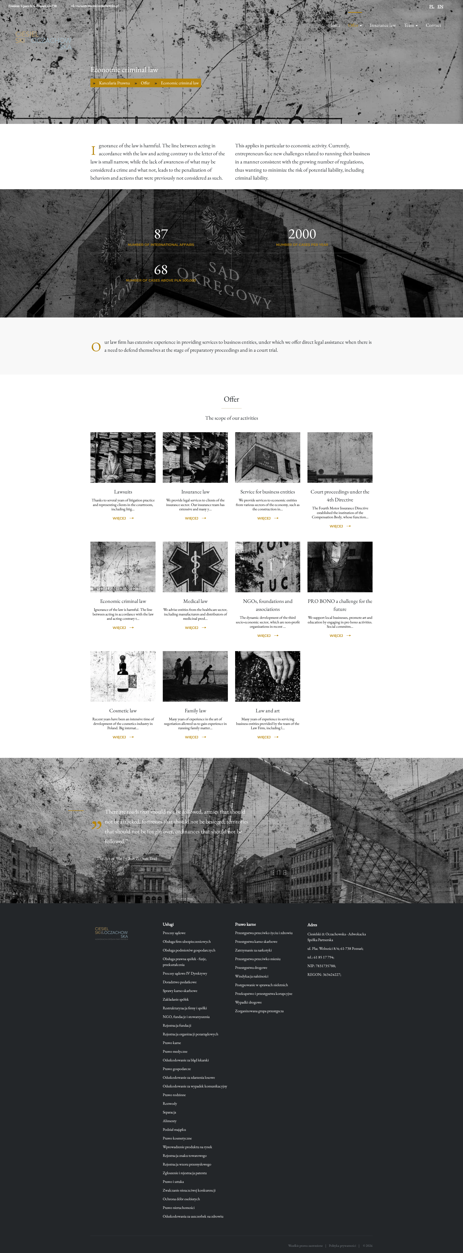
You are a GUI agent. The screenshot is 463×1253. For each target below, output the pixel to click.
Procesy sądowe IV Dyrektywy (185, 973)
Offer (353, 25)
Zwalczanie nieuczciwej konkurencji (189, 1190)
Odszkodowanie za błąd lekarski (186, 1060)
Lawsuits (123, 491)
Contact (433, 25)
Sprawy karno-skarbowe (180, 990)
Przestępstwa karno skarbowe (256, 941)
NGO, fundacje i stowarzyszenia (186, 1016)
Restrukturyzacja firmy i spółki (185, 1007)
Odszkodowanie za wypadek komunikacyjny (195, 1086)
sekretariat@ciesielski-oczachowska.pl (95, 5)
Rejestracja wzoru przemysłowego (187, 1164)
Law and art (268, 710)
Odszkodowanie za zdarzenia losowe (189, 1077)
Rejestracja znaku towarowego (185, 1155)
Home (334, 25)
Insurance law (383, 25)
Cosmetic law (123, 710)
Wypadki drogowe (248, 1002)
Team (409, 25)
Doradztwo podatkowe (180, 981)
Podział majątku (174, 1129)
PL (431, 6)
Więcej (119, 518)
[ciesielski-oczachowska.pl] (113, 934)
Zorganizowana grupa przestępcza (259, 1010)
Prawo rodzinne (174, 1094)
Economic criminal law (123, 601)
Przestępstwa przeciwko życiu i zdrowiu (264, 932)
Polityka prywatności (342, 1245)
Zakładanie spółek (176, 999)
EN (440, 6)
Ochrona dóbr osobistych (181, 1198)
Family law (195, 710)
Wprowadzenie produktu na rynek (187, 1146)
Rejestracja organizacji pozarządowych (190, 1034)
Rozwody (170, 1103)
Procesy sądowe (174, 932)
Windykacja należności (251, 976)
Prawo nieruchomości (179, 1207)
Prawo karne (172, 1042)
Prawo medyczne (175, 1051)
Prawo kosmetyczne (177, 1138)
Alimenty (170, 1120)
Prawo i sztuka (173, 1181)
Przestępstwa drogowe (251, 967)
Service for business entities (267, 491)
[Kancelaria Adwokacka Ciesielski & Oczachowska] (43, 43)
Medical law (195, 601)
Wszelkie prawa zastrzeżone (305, 1245)
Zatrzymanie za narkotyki (253, 950)
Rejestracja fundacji (177, 1025)
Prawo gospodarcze (177, 1068)
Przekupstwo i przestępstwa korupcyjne (263, 993)
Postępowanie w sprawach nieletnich (261, 984)
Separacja (169, 1112)
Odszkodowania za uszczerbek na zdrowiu (193, 1216)
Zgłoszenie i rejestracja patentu (185, 1172)
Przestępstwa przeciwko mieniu (257, 958)
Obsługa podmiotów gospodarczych (189, 950)
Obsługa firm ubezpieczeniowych (187, 941)
